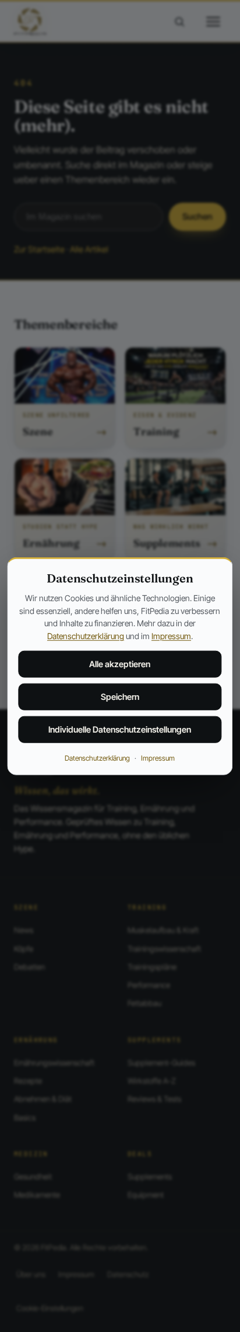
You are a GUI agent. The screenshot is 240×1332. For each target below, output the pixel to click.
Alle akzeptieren (119, 664)
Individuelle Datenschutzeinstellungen (119, 729)
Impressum (171, 636)
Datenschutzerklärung (85, 636)
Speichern (120, 697)
